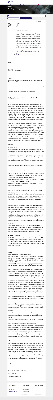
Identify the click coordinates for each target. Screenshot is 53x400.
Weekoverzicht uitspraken (38, 394)
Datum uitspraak (10, 24)
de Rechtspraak (25, 4)
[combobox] (40, 21)
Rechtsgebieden (10, 27)
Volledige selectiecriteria (24, 394)
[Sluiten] (44, 16)
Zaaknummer (9, 26)
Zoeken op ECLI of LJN (12, 389)
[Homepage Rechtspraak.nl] (10, 1)
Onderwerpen (12, 4)
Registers (21, 4)
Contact (33, 4)
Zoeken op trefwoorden (12, 388)
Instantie (9, 23)
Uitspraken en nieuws (17, 4)
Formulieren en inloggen (42, 4)
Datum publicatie (10, 25)
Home (9, 4)
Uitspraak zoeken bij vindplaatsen (13, 391)
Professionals (29, 4)
